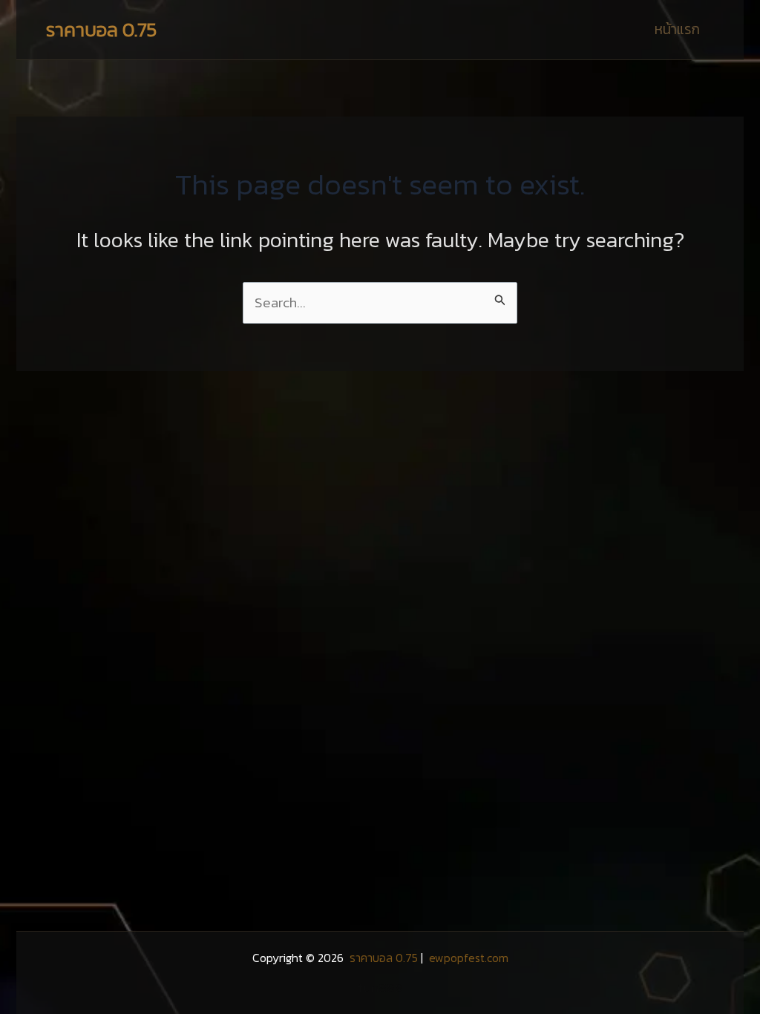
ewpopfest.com (467, 957)
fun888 (380, 987)
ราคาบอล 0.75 (101, 29)
